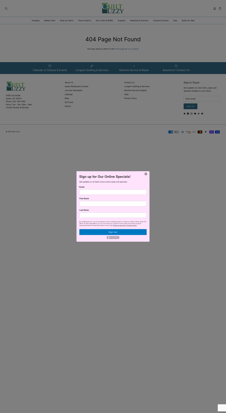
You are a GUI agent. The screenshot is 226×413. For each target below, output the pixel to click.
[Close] (146, 174)
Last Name (84, 210)
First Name (84, 198)
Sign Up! (113, 232)
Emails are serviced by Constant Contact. (125, 225)
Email (81, 187)
